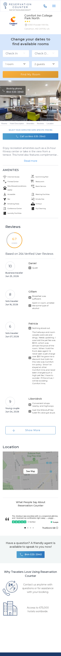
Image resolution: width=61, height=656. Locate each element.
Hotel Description (17, 123)
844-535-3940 (15, 91)
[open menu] (54, 6)
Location (50, 123)
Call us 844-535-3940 (33, 136)
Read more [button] (30, 160)
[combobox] (16, 64)
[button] (41, 27)
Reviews (40, 123)
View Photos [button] (49, 115)
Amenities (30, 123)
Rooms (4, 123)
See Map (30, 471)
